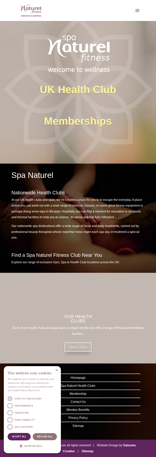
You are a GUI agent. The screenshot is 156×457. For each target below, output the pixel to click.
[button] (32, 446)
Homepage (78, 377)
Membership (78, 393)
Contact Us (78, 401)
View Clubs (78, 347)
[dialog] (32, 409)
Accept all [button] (19, 436)
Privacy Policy (78, 417)
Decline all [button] (45, 436)
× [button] (56, 370)
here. (123, 262)
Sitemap (78, 425)
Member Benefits (78, 409)
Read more (34, 390)
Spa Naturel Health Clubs (78, 385)
